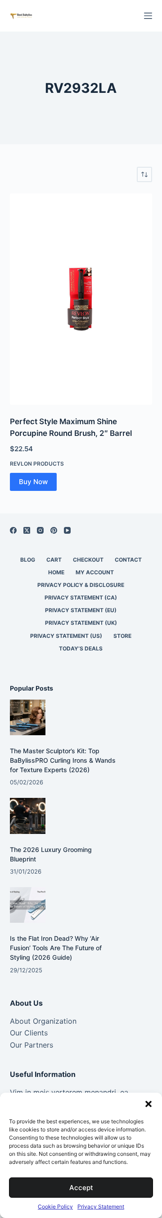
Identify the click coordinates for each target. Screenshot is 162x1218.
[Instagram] (40, 530)
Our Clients (29, 1032)
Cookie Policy (55, 1206)
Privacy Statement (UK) (81, 622)
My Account (95, 572)
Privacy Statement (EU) (81, 610)
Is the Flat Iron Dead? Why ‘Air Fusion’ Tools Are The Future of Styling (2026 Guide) (56, 947)
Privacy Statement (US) (66, 635)
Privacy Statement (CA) (81, 597)
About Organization (43, 1021)
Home (56, 572)
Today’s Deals (81, 648)
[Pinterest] (53, 530)
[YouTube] (67, 530)
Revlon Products (37, 463)
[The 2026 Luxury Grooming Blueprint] (27, 815)
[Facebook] (13, 530)
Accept (81, 1187)
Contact (128, 559)
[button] (148, 1103)
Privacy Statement (100, 1206)
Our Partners (31, 1044)
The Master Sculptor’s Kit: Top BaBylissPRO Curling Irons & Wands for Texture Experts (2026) (63, 760)
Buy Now (33, 481)
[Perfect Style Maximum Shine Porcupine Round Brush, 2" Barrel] (81, 299)
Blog (27, 559)
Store (122, 635)
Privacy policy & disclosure (80, 585)
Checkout (88, 559)
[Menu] (148, 16)
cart (54, 559)
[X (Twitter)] (26, 530)
